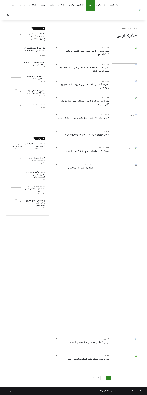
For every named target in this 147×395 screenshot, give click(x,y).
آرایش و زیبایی (102, 5)
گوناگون (61, 5)
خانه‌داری (81, 5)
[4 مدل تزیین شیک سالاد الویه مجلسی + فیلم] (124, 137)
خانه (134, 28)
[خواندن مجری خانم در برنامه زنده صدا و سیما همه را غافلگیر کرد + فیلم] (16, 191)
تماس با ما (11, 5)
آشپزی (91, 5)
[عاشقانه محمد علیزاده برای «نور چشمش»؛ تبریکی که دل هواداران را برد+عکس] (16, 39)
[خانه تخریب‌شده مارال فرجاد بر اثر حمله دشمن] (16, 149)
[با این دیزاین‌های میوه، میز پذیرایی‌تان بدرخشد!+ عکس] (124, 120)
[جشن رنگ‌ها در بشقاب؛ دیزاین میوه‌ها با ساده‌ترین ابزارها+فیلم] (124, 87)
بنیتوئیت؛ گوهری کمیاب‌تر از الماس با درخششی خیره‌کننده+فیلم (35, 174)
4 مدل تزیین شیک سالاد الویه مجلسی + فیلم (87, 134)
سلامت (52, 5)
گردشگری (33, 5)
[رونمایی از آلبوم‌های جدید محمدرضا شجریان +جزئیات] (16, 95)
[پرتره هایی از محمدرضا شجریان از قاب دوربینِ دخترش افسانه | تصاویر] (16, 53)
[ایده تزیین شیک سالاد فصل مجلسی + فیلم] (124, 362)
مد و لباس (22, 5)
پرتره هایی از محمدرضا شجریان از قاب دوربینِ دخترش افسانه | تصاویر (34, 50)
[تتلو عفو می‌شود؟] (16, 110)
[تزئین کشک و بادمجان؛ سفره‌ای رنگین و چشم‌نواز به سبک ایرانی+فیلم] (124, 70)
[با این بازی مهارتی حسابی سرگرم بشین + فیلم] (16, 163)
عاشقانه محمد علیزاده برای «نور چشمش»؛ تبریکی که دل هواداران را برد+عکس (34, 36)
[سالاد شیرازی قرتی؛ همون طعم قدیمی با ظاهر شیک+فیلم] (124, 54)
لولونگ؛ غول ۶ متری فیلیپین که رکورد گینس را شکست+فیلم (35, 203)
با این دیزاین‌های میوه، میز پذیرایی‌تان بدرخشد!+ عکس (83, 117)
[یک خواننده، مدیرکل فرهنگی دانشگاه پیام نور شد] (16, 81)
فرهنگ (43, 5)
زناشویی (71, 5)
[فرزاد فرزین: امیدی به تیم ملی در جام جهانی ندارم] (16, 67)
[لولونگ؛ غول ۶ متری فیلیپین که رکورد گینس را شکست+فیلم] (16, 205)
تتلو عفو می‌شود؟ (39, 105)
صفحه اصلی (114, 5)
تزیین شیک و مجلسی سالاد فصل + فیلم (89, 342)
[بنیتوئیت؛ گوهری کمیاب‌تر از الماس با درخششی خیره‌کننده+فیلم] (16, 177)
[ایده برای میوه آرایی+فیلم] (116, 249)
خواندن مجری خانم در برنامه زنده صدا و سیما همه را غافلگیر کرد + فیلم (35, 188)
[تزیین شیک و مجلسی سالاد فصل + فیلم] (124, 345)
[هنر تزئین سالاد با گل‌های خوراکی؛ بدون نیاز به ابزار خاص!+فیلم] (124, 104)
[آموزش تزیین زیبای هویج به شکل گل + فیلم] (124, 154)
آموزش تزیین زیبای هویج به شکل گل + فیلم (87, 151)
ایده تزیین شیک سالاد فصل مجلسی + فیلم (88, 359)
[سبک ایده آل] (136, 10)
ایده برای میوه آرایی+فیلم (80, 167)
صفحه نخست (19, 391)
